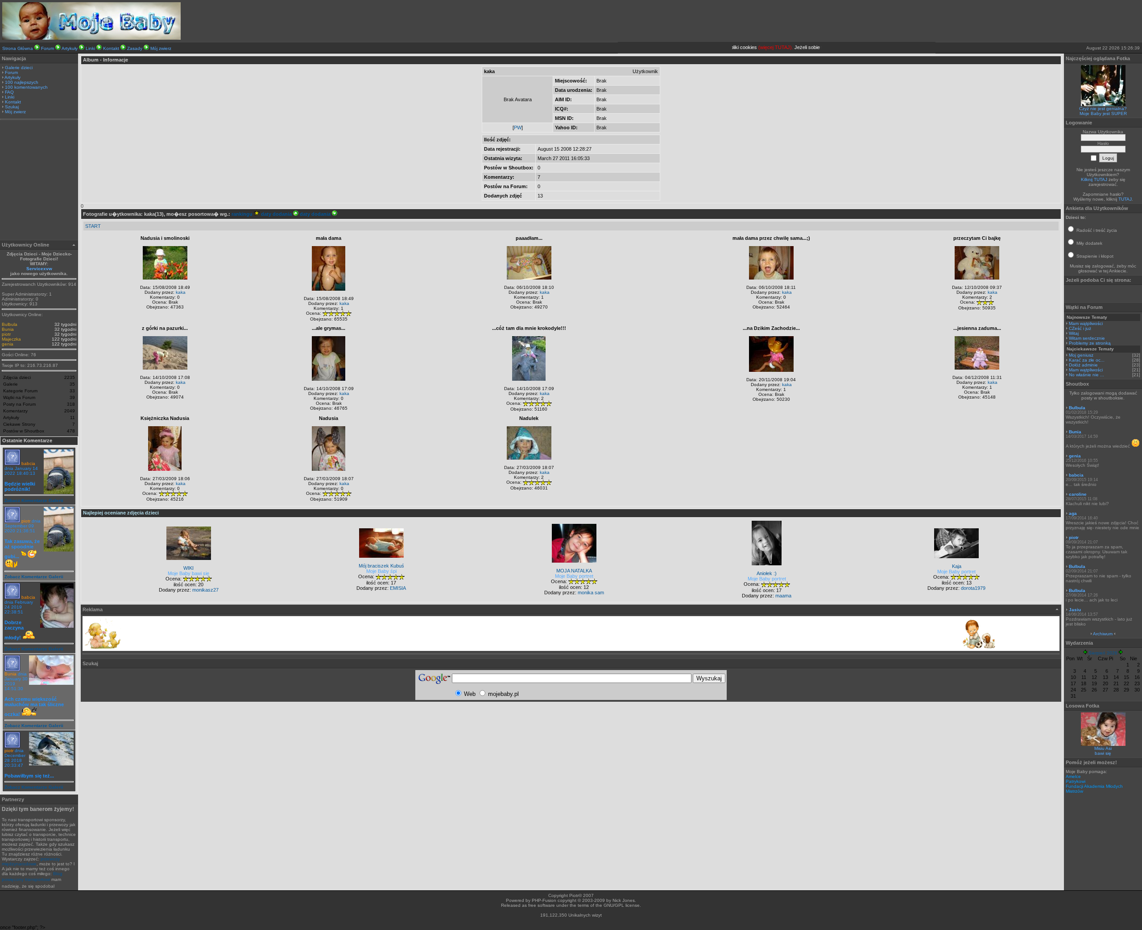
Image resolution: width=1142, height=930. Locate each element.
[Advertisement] (39, 181)
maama (783, 595)
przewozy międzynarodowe (31, 861)
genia (7, 344)
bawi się (1103, 753)
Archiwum (1103, 633)
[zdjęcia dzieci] (91, 38)
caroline (1078, 494)
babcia (28, 463)
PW (517, 127)
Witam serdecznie (1087, 338)
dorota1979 (973, 588)
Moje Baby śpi (381, 571)
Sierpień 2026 (1102, 652)
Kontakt (111, 48)
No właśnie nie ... (1086, 374)
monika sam (591, 592)
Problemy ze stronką (1090, 343)
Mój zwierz (160, 48)
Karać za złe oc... (1087, 360)
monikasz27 (205, 590)
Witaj (1074, 333)
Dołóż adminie (1083, 364)
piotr (6, 334)
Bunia (8, 329)
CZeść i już (1080, 328)
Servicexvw (39, 268)
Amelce (1073, 776)
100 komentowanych (26, 87)
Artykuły (70, 48)
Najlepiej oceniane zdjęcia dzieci (121, 512)
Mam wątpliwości (1086, 323)
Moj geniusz (1081, 355)
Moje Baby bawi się (188, 573)
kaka (181, 292)
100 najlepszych (21, 82)
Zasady (134, 48)
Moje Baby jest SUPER (1103, 113)
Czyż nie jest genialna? (1103, 108)
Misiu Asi (1103, 748)
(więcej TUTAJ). (762, 47)
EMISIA (398, 588)
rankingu (243, 214)
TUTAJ (1125, 199)
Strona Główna (17, 48)
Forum (47, 48)
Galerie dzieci (19, 67)
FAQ (9, 92)
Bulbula (9, 324)
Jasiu (1075, 609)
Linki (90, 48)
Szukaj (12, 106)
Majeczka (11, 339)
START (93, 226)
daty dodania (277, 214)
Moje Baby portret (574, 576)
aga (1073, 513)
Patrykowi (1075, 781)
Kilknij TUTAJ (1094, 179)
